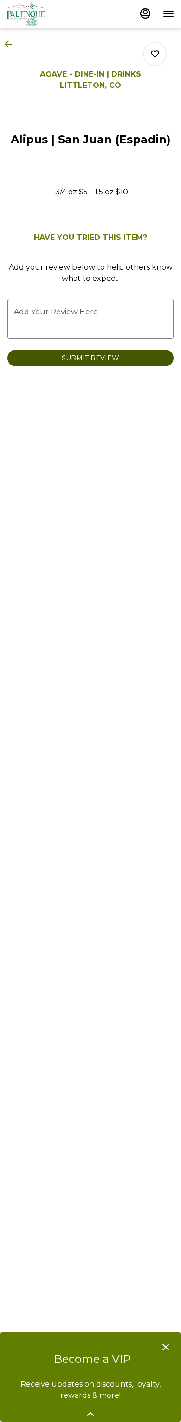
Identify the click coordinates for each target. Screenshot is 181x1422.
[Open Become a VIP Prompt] (90, 1414)
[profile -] (145, 13)
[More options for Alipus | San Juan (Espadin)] (155, 54)
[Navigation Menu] (168, 14)
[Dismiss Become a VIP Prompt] (166, 1347)
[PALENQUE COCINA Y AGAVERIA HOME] (48, 14)
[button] (11, 44)
